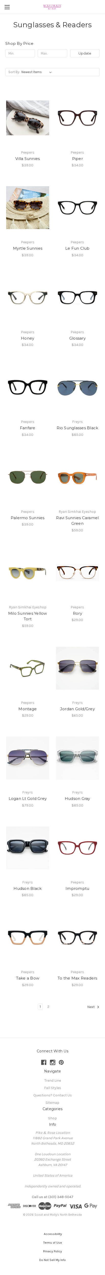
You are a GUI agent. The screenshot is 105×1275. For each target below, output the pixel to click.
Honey (27, 338)
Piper (77, 158)
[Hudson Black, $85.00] (27, 848)
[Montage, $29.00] (27, 668)
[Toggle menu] (7, 7)
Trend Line (52, 1080)
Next (91, 1007)
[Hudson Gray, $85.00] (77, 758)
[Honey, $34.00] (27, 297)
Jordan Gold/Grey (77, 708)
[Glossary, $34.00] (77, 297)
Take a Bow (28, 978)
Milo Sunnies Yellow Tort (27, 616)
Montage (27, 708)
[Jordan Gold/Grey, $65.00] (77, 668)
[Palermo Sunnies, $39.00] (27, 477)
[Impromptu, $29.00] (77, 848)
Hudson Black (28, 888)
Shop (52, 1118)
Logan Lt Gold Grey (28, 798)
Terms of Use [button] (52, 1242)
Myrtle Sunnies (28, 248)
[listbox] (38, 72)
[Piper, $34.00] (77, 117)
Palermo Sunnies (28, 517)
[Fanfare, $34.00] (27, 387)
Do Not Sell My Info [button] (52, 1260)
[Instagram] (52, 1062)
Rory (77, 613)
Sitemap (52, 1102)
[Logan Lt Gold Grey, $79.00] (27, 758)
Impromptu (77, 888)
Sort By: (14, 72)
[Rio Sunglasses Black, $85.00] (77, 387)
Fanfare (27, 427)
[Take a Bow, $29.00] (27, 937)
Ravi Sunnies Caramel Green (77, 520)
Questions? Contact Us (52, 1095)
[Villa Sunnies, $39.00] (27, 117)
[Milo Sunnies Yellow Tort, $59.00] (27, 572)
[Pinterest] (61, 1062)
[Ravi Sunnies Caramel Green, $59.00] (77, 477)
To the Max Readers (77, 978)
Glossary (77, 338)
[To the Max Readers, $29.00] (77, 937)
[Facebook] (43, 1062)
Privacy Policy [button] (52, 1251)
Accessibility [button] (52, 1234)
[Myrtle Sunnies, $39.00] (27, 207)
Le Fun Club (77, 248)
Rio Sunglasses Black (77, 427)
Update (84, 53)
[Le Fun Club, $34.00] (77, 207)
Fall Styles (52, 1088)
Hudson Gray (77, 798)
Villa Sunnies (27, 158)
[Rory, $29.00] (77, 572)
